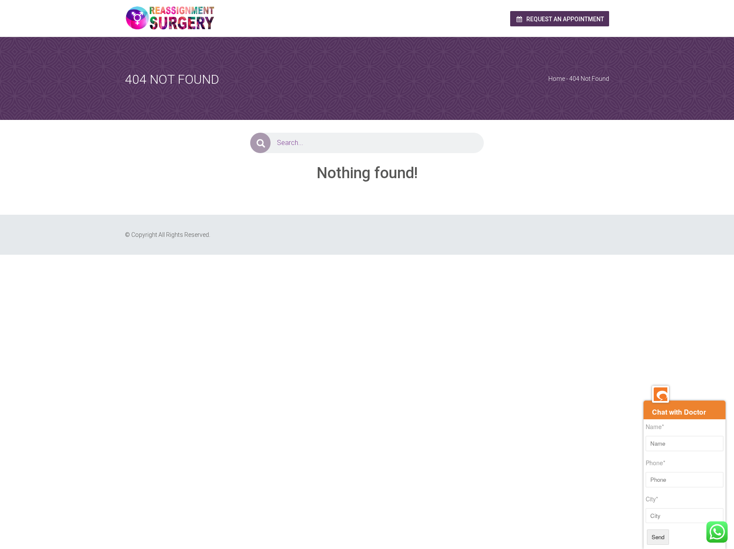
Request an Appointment (564, 19)
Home (556, 78)
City (652, 499)
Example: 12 (230, 273)
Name (655, 426)
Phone (655, 462)
